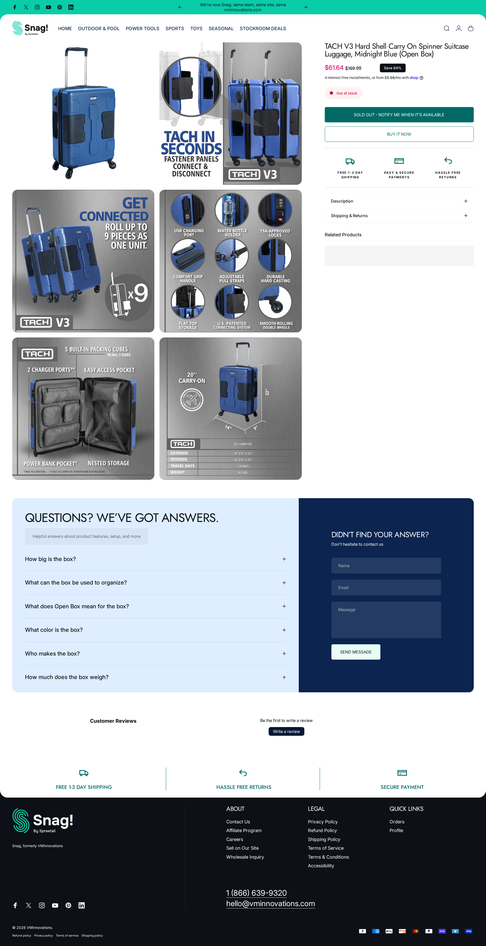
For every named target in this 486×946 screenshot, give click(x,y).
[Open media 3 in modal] (83, 261)
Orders (397, 821)
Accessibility (321, 865)
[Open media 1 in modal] (83, 113)
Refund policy (21, 935)
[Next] (305, 7)
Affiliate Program (244, 830)
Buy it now (399, 134)
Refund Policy (322, 830)
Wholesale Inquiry (245, 857)
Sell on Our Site (242, 848)
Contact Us (238, 821)
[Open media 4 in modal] (230, 261)
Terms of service (67, 935)
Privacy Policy (323, 821)
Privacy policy (43, 935)
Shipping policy (92, 935)
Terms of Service (326, 848)
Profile (396, 830)
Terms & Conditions (328, 857)
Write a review (286, 731)
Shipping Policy (324, 839)
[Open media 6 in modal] (230, 408)
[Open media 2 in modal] (230, 113)
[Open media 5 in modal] (83, 408)
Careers (234, 839)
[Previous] (180, 7)
